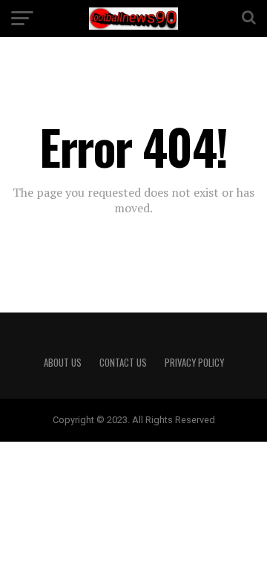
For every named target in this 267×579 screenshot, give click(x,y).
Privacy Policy (194, 363)
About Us (63, 363)
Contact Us (123, 363)
